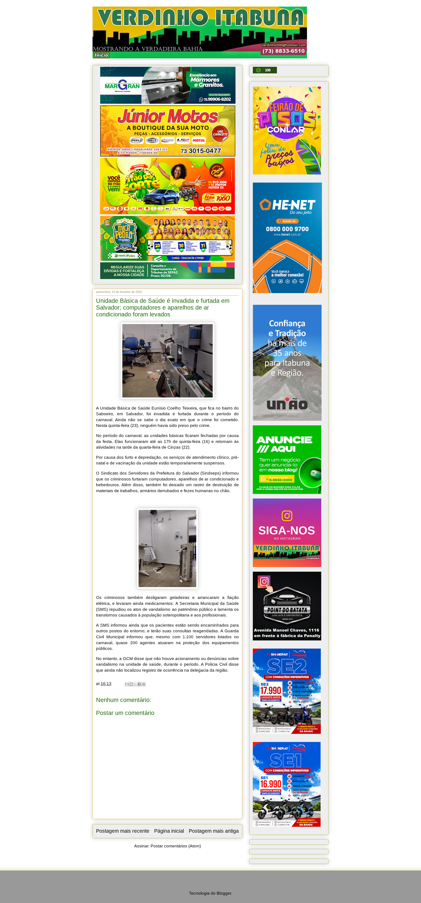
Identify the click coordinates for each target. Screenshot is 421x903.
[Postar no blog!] (131, 684)
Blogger (224, 893)
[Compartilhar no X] (135, 684)
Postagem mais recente (122, 831)
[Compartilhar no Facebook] (139, 684)
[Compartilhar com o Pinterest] (143, 684)
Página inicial (169, 831)
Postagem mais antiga (214, 831)
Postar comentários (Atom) (176, 846)
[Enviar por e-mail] (127, 684)
